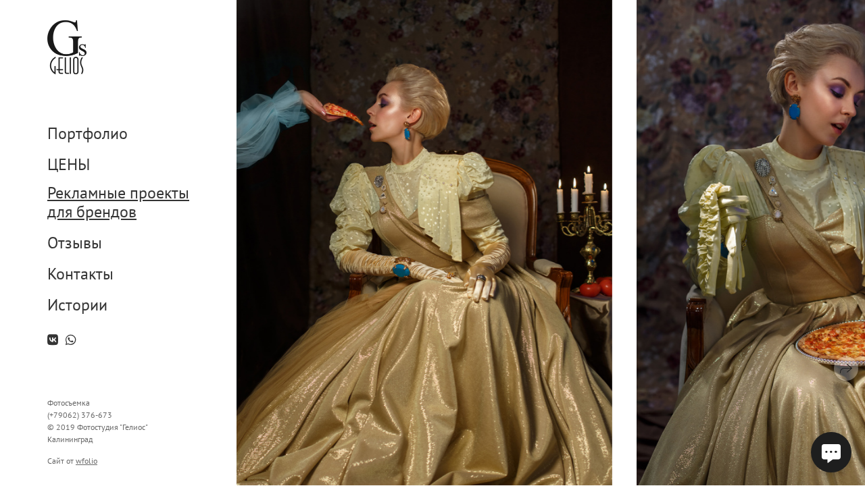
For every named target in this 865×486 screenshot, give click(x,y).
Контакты (80, 274)
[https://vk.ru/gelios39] (52, 340)
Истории (77, 305)
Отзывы (74, 243)
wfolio (86, 461)
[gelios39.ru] (66, 47)
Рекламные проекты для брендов (118, 203)
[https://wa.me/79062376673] (71, 340)
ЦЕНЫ (68, 165)
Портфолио (87, 134)
